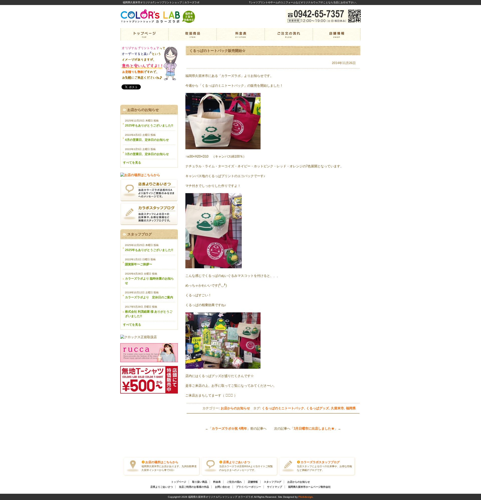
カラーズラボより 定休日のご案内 (149, 297)
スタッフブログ (272, 481)
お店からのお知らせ (235, 408)
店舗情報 (337, 34)
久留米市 (337, 408)
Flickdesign (305, 496)
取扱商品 (192, 34)
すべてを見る (132, 162)
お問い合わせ (222, 486)
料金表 (240, 34)
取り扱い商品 (199, 481)
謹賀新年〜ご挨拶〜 (138, 264)
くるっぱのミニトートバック (283, 408)
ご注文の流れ (289, 34)
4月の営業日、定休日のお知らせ (147, 140)
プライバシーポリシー (248, 486)
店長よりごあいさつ (236, 462)
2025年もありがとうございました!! (149, 125)
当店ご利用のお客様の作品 (194, 486)
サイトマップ (274, 486)
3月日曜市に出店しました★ (314, 428)
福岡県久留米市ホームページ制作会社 (309, 486)
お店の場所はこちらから (161, 462)
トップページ (144, 34)
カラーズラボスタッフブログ (320, 462)
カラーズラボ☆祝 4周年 (229, 428)
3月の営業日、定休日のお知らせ (147, 154)
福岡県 (351, 408)
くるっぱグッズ (317, 408)
